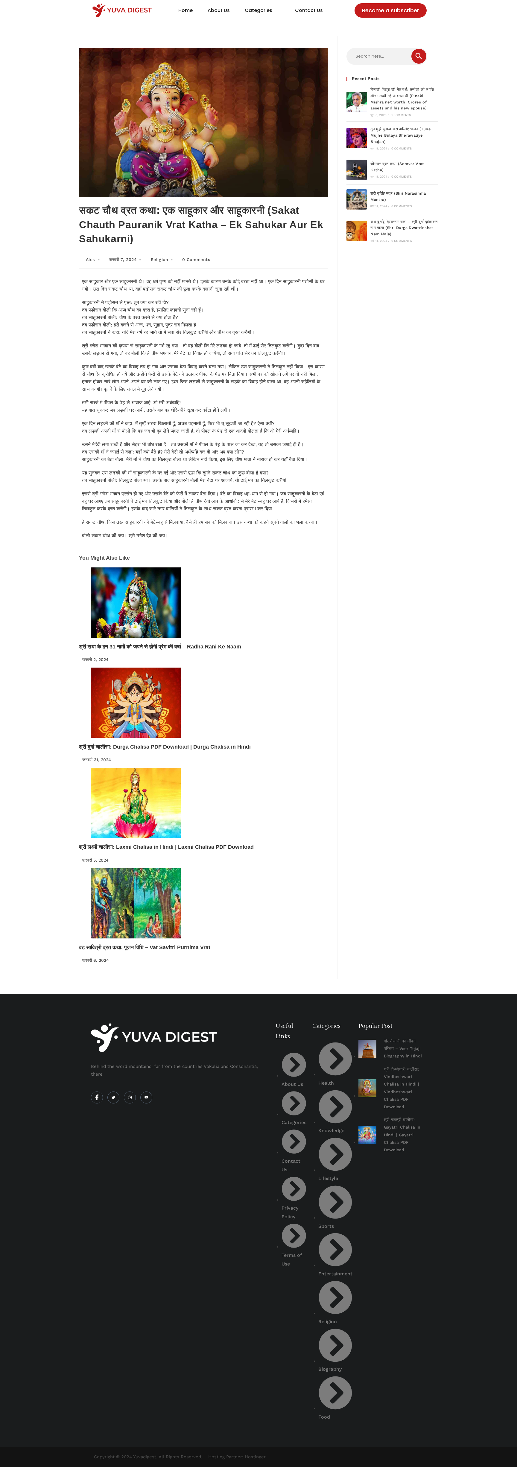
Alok (90, 259)
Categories (258, 10)
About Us (219, 10)
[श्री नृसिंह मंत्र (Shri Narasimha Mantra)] (356, 199)
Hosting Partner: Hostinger (237, 1457)
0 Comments (196, 259)
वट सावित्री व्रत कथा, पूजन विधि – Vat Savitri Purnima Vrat (144, 947)
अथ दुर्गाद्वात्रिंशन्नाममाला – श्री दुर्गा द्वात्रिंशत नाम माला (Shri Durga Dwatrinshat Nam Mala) (403, 227)
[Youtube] (146, 1097)
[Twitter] (113, 1097)
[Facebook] (97, 1097)
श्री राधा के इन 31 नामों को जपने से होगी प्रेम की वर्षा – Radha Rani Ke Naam (160, 647)
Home (185, 10)
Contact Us (309, 10)
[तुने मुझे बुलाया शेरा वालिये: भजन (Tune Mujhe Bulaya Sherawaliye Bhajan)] (356, 138)
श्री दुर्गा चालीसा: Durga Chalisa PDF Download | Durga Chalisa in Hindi (165, 747)
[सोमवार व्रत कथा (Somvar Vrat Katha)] (356, 170)
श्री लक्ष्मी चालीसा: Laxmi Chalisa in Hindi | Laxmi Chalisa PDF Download (166, 847)
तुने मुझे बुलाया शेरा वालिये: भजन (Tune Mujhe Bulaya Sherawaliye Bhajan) (400, 135)
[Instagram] (130, 1097)
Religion (159, 259)
